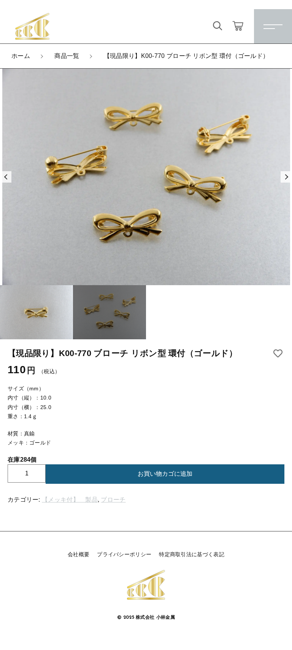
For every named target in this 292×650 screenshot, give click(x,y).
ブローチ (113, 499)
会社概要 (78, 554)
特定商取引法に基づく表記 (191, 554)
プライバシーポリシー (124, 554)
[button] (5, 177)
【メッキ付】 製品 (70, 499)
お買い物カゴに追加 (165, 473)
